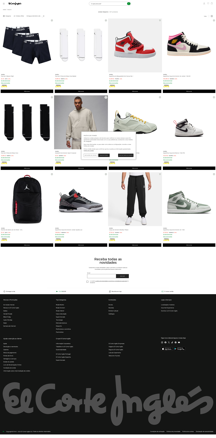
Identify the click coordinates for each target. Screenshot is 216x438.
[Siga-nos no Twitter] (169, 342)
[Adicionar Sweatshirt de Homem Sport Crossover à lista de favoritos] (106, 97)
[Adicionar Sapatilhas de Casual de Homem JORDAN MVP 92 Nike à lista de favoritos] (160, 97)
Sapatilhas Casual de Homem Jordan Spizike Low (68, 229)
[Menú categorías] (4, 4)
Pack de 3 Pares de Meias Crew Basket (65, 76)
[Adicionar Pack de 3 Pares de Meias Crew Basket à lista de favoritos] (106, 20)
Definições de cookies (91, 155)
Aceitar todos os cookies (126, 155)
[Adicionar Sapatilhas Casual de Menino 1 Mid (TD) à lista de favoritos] (214, 97)
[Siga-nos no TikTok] (172, 342)
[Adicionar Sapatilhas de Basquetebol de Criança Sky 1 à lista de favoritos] (160, 20)
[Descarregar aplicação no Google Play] (179, 349)
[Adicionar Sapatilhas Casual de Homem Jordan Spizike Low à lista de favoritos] (106, 174)
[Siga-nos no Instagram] (162, 342)
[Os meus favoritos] (208, 4)
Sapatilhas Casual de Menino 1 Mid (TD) (174, 153)
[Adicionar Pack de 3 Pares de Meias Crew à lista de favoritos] (52, 97)
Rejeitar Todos (104, 155)
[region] (108, 145)
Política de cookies (89, 150)
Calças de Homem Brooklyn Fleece (118, 229)
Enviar (122, 276)
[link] (27, 45)
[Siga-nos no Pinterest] (176, 342)
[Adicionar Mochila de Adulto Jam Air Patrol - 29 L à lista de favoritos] (52, 174)
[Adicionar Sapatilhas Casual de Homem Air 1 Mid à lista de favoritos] (214, 174)
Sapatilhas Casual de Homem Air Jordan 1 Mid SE (176, 76)
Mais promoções (5, 83)
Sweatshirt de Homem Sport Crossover (65, 153)
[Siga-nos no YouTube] (179, 342)
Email (88, 273)
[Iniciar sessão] (204, 4)
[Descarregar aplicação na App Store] (166, 349)
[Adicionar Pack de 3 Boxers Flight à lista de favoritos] (52, 20)
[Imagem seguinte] (52, 45)
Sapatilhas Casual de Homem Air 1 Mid (174, 229)
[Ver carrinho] (212, 4)
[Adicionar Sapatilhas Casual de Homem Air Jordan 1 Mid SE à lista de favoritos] (214, 20)
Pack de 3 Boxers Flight (7, 76)
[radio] (209, 16)
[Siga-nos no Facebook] (165, 342)
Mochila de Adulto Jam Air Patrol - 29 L (12, 229)
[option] (27, 45)
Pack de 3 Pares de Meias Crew (9, 153)
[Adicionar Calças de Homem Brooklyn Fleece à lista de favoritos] (160, 174)
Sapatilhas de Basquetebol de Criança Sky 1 (121, 76)
